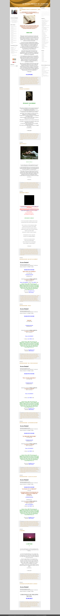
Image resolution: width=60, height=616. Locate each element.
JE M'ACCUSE (44, 34)
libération (36, 81)
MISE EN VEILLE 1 (23, 143)
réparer (30, 603)
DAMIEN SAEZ (44, 24)
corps (28, 300)
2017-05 (43, 59)
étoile (22, 187)
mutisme (29, 253)
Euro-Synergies (44, 66)
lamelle (21, 418)
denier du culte (21, 603)
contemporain (24, 184)
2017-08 (43, 56)
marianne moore (26, 296)
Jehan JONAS (44, 36)
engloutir (26, 187)
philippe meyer (28, 602)
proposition (23, 81)
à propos (38, 184)
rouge (31, 471)
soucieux (36, 602)
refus (24, 253)
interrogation (26, 253)
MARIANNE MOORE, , (29, 279)
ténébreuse (21, 135)
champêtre (37, 79)
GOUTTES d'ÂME (26, 133)
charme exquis (24, 80)
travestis (21, 578)
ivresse (29, 187)
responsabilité (24, 525)
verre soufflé (23, 355)
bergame (26, 603)
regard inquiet (33, 253)
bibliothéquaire (37, 356)
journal (37, 524)
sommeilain (21, 184)
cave (28, 357)
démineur (35, 183)
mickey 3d (36, 471)
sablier (24, 356)
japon (20, 301)
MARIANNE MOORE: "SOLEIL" (25, 305)
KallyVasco (43, 69)
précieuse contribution (27, 81)
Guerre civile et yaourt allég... (45, 70)
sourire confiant (27, 79)
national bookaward (34, 525)
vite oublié (32, 80)
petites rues (34, 79)
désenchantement (24, 138)
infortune (25, 299)
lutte (26, 138)
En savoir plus (44, 615)
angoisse (21, 251)
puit (27, 251)
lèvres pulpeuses (31, 79)
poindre (33, 184)
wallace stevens (30, 524)
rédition (21, 300)
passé (29, 296)
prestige (36, 524)
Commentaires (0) (34, 133)
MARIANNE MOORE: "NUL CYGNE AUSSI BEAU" (29, 363)
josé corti (32, 356)
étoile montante (25, 578)
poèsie (37, 355)
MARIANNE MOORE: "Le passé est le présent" (28, 476)
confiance (36, 253)
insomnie (30, 135)
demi (34, 574)
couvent (24, 604)
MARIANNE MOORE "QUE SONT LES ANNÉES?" (29, 259)
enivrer (36, 578)
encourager (28, 299)
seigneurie (28, 603)
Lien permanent (30, 133)
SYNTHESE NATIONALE (45, 72)
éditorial (30, 356)
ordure (30, 417)
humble (33, 300)
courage (21, 299)
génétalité (36, 184)
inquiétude (28, 135)
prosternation (21, 471)
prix (29, 471)
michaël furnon (33, 471)
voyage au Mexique (13, 19)
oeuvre (28, 525)
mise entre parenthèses (32, 81)
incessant (28, 138)
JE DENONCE (44, 33)
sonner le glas (21, 472)
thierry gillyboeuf (27, 356)
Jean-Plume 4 (43, 68)
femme (21, 187)
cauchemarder (30, 134)
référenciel (35, 355)
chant (26, 300)
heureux (21, 81)
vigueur (25, 300)
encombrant (21, 188)
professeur (34, 356)
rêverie (31, 184)
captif (29, 300)
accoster (24, 357)
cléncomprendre (26, 252)
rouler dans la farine (27, 417)
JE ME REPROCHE (44, 35)
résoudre (23, 299)
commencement (22, 253)
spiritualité (38, 602)
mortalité (36, 300)
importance (30, 525)
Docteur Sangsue (44, 71)
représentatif (27, 184)
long (37, 134)
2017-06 (43, 58)
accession (32, 299)
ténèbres (29, 251)
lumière (23, 252)
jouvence (38, 574)
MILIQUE (12, 50)
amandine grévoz (23, 526)
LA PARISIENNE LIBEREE (45, 37)
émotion (30, 184)
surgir (33, 135)
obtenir (26, 525)
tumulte (27, 471)
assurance (21, 525)
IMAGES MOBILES (44, 31)
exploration (27, 470)
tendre (31, 251)
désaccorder (21, 139)
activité (30, 183)
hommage (23, 251)
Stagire (12, 52)
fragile (32, 138)
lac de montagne (32, 187)
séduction (30, 578)
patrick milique (31, 602)
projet (32, 357)
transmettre (24, 471)
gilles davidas (27, 526)
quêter (24, 603)
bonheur (30, 138)
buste (35, 470)
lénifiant (34, 252)
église (33, 602)
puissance (31, 300)
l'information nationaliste (45, 67)
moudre (33, 470)
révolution (24, 417)
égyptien (37, 296)
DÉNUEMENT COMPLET (24, 192)
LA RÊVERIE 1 (22, 530)
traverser (33, 604)
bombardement (35, 138)
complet (21, 138)
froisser (25, 135)
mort (27, 357)
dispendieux (21, 604)
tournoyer (26, 251)
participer (34, 524)
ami (23, 524)
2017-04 (43, 60)
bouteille (35, 296)
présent (31, 296)
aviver (28, 471)
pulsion (22, 301)
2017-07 (43, 57)
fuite (37, 253)
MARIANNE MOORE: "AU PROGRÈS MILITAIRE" (29, 422)
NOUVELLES (43, 45)
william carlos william (26, 524)
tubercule (38, 417)
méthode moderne (27, 604)
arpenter (25, 79)
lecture (30, 355)
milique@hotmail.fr (14, 55)
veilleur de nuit (28, 183)
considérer (21, 252)
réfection (34, 603)
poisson (28, 355)
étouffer (34, 251)
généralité (31, 575)
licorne (23, 356)
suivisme (33, 296)
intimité (35, 135)
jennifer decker (32, 355)
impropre (37, 187)
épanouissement (35, 80)
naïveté (29, 252)
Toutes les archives (44, 61)
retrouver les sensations (28, 80)
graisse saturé (34, 417)
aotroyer (32, 135)
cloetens (12, 48)
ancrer (34, 357)
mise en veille (36, 575)
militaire (31, 470)
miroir (27, 187)
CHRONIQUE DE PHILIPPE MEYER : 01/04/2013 (28, 583)
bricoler (32, 603)
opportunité (30, 357)
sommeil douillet (22, 79)
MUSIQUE (43, 44)
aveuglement (31, 252)
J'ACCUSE (43, 32)
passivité (32, 183)
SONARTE (43, 48)
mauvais (33, 134)
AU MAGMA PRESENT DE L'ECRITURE (35, 4)
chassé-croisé (36, 252)
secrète (37, 135)
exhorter (30, 299)
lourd (30, 253)
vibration (35, 134)
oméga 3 (32, 417)
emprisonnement (35, 299)
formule (26, 355)
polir (34, 470)
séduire (24, 187)
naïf (37, 80)
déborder (21, 80)
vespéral (24, 472)
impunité (23, 300)
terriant (23, 135)
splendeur (36, 357)
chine (38, 300)
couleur (35, 187)
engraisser (21, 417)
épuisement (27, 134)
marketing (30, 604)
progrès (29, 470)
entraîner (24, 470)
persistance (36, 251)
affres (32, 251)
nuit (38, 134)
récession (35, 604)
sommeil (37, 183)
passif (30, 574)
